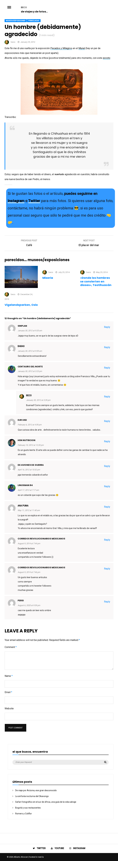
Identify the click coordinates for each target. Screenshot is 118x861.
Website (9, 708)
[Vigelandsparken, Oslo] (21, 287)
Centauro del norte (30, 366)
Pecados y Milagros (61, 48)
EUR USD (22, 420)
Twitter (34, 201)
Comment (11, 647)
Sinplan (22, 325)
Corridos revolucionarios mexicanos (41, 538)
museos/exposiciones (16, 21)
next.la (41, 857)
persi (21, 600)
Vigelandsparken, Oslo (21, 305)
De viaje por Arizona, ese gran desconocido (36, 790)
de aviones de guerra (31, 464)
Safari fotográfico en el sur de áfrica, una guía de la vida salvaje (45, 802)
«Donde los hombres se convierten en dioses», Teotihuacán (95, 281)
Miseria (47, 278)
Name (9, 675)
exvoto (106, 57)
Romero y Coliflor (23, 813)
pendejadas (33, 21)
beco (24, 7)
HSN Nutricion (26, 440)
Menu (13, 7)
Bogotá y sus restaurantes (28, 808)
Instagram (16, 201)
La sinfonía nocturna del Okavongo (32, 796)
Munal (82, 48)
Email (8, 692)
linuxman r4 (25, 485)
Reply (107, 327)
